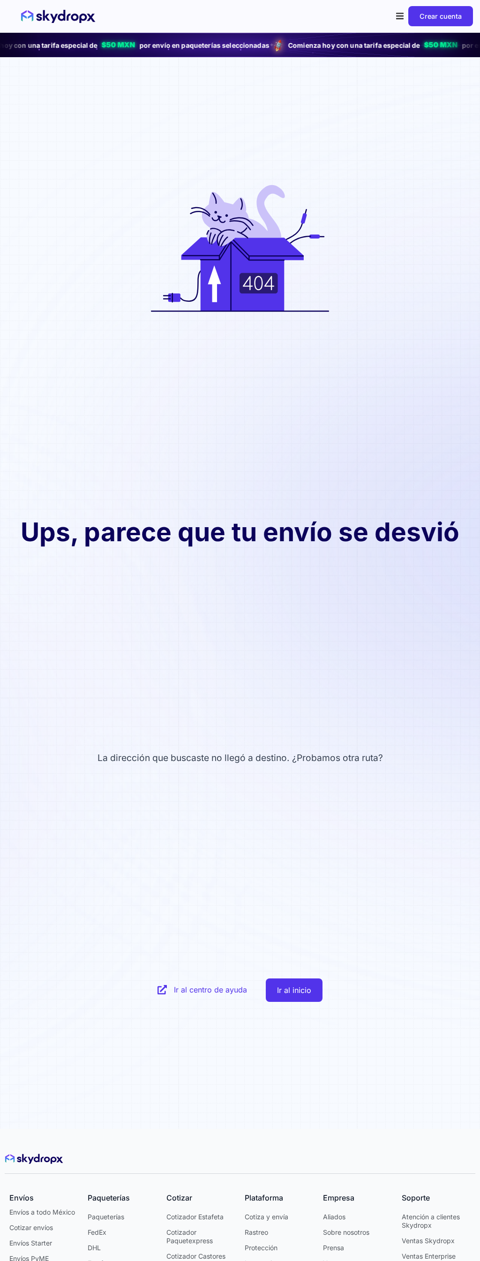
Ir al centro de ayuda (210, 989)
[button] (400, 16)
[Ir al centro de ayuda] (162, 989)
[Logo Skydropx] (58, 16)
